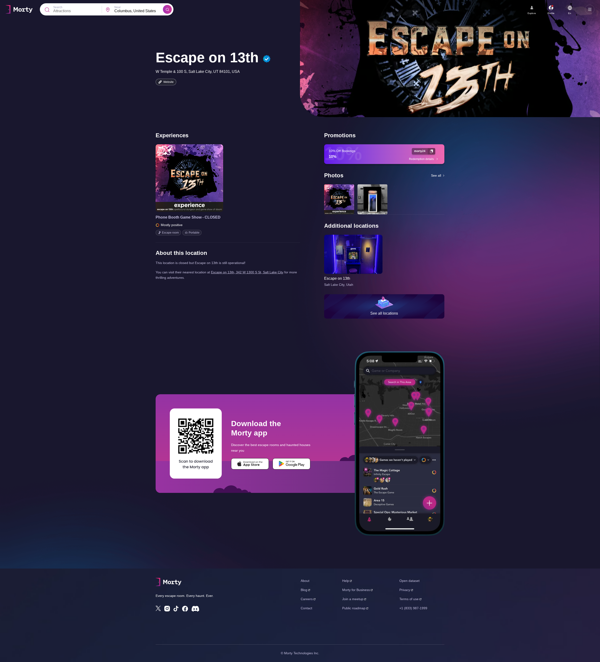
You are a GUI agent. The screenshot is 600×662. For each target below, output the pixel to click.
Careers (307, 599)
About (305, 581)
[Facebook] (185, 609)
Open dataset (409, 581)
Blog (304, 590)
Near (117, 7)
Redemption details (421, 159)
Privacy (404, 590)
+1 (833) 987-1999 (413, 608)
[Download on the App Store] (250, 463)
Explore (532, 13)
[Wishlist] (183, 178)
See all (436, 175)
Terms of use (409, 599)
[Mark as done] (196, 178)
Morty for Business (356, 590)
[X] (158, 608)
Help (345, 581)
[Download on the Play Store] (291, 463)
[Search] (167, 9)
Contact (306, 608)
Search (57, 7)
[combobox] (138, 11)
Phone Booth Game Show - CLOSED (188, 217)
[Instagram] (167, 608)
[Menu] (589, 9)
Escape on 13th (337, 278)
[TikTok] (176, 609)
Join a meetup (352, 599)
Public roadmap (353, 608)
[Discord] (195, 609)
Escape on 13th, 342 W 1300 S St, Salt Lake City (247, 272)
